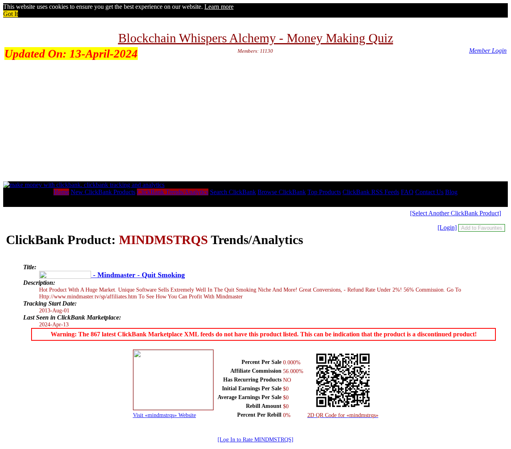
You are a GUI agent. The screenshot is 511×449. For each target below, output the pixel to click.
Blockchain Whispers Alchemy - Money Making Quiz (255, 38)
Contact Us (429, 192)
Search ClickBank (233, 192)
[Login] (447, 227)
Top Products (324, 192)
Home (61, 192)
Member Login (488, 50)
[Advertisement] (255, 121)
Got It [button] (10, 13)
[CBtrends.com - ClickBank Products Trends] (83, 184)
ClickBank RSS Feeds (371, 192)
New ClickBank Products (103, 192)
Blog (451, 192)
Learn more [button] (219, 6)
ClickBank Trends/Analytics (172, 192)
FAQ (407, 192)
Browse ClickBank (281, 192)
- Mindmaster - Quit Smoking (138, 275)
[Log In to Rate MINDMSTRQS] (255, 439)
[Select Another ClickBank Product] (455, 213)
